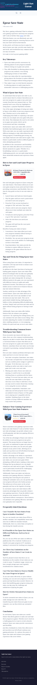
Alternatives (4, 671)
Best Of (3, 669)
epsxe (21, 36)
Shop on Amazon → (19, 177)
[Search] (16, 13)
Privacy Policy (18, 680)
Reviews (3, 664)
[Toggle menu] (20, 13)
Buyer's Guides (5, 666)
